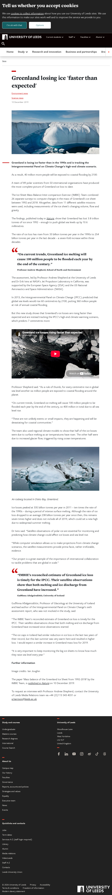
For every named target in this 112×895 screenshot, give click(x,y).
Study (21, 51)
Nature (50, 218)
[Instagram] (81, 754)
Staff (71, 36)
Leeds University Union (12, 871)
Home (10, 51)
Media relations (8, 853)
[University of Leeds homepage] (22, 37)
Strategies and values (11, 791)
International (7, 743)
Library (5, 844)
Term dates (7, 834)
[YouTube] (74, 754)
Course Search (8, 747)
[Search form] (3, 43)
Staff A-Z (6, 862)
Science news (17, 97)
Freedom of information (33, 887)
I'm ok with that (14, 25)
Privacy (33, 884)
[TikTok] (97, 754)
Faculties (84, 36)
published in (35, 683)
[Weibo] (89, 754)
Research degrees (10, 738)
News (4, 61)
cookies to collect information (27, 13)
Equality (5, 795)
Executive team (8, 800)
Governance (7, 781)
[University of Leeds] (93, 889)
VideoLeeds (7, 857)
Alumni (99, 36)
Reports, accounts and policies (15, 786)
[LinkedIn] (66, 754)
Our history (7, 772)
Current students (53, 36)
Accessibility (45, 884)
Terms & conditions (10, 887)
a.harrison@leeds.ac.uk (24, 699)
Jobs (4, 830)
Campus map (7, 767)
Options (40, 25)
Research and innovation (46, 51)
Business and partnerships (81, 51)
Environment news (20, 93)
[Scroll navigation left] (3, 52)
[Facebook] (59, 754)
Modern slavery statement (13, 891)
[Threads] (104, 754)
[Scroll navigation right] (108, 52)
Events (5, 809)
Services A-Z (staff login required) (17, 839)
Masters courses (9, 733)
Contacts (6, 867)
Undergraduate (8, 729)
